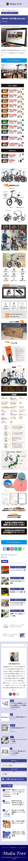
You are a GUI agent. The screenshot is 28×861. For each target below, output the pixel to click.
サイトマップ (5, 847)
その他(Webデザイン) (13, 554)
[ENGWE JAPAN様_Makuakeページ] (16, 548)
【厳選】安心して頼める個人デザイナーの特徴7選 (18, 834)
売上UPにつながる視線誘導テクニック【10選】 (18, 812)
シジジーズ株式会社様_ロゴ (18, 717)
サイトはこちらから (13, 60)
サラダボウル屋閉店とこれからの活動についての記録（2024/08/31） (18, 705)
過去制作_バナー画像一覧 (17, 592)
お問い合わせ (13, 847)
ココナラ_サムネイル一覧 (17, 570)
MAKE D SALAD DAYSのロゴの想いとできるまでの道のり (18, 802)
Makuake (5, 554)
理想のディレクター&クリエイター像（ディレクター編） (18, 792)
